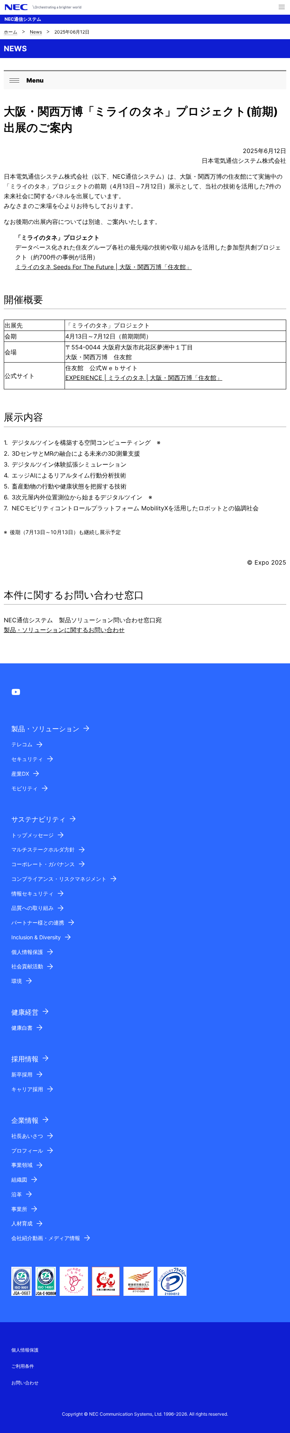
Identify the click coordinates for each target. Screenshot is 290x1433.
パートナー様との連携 (37, 922)
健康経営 (25, 1012)
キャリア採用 (27, 1089)
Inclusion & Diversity (36, 937)
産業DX (20, 773)
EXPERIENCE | (143, 377)
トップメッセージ (32, 835)
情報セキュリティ (32, 893)
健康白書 (21, 1027)
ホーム (10, 32)
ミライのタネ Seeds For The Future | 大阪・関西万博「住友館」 (103, 267)
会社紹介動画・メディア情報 (45, 1238)
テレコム (21, 744)
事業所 (19, 1209)
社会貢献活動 (27, 966)
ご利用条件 (22, 1366)
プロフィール (27, 1150)
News (36, 32)
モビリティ (24, 788)
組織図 (19, 1179)
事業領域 (21, 1165)
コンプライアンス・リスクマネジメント (58, 879)
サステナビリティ (38, 819)
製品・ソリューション (45, 729)
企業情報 (25, 1120)
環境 (16, 981)
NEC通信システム (23, 19)
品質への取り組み (32, 908)
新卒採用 (21, 1074)
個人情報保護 (27, 952)
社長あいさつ (27, 1136)
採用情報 (25, 1059)
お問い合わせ (25, 1383)
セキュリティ (27, 759)
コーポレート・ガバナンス (43, 864)
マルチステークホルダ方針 (43, 849)
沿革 (16, 1194)
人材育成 (21, 1223)
